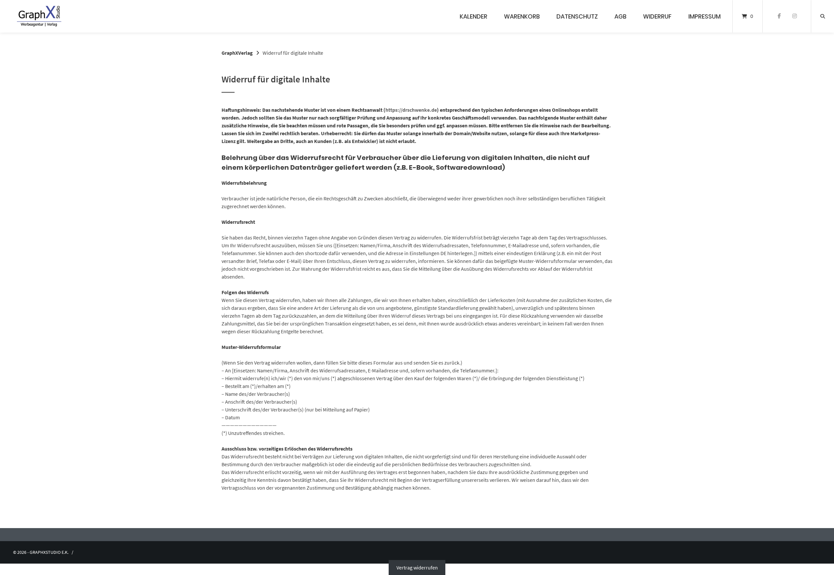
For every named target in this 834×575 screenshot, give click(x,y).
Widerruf (657, 16)
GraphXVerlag (237, 53)
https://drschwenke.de (411, 110)
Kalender (473, 16)
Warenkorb (522, 16)
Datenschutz (577, 16)
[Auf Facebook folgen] (779, 16)
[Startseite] (39, 16)
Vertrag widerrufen (417, 567)
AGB (620, 16)
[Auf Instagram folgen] (794, 16)
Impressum (704, 16)
